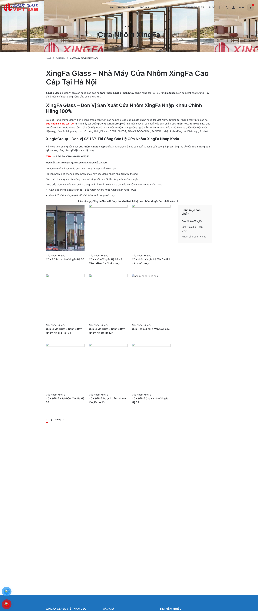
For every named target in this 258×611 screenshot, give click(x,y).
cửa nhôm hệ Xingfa (183, 123)
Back (131, 26)
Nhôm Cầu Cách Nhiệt (194, 236)
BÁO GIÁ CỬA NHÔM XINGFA (72, 156)
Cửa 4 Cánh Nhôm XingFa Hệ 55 (65, 259)
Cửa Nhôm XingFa (55, 255)
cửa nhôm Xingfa (88, 146)
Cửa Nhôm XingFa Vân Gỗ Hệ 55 (151, 328)
